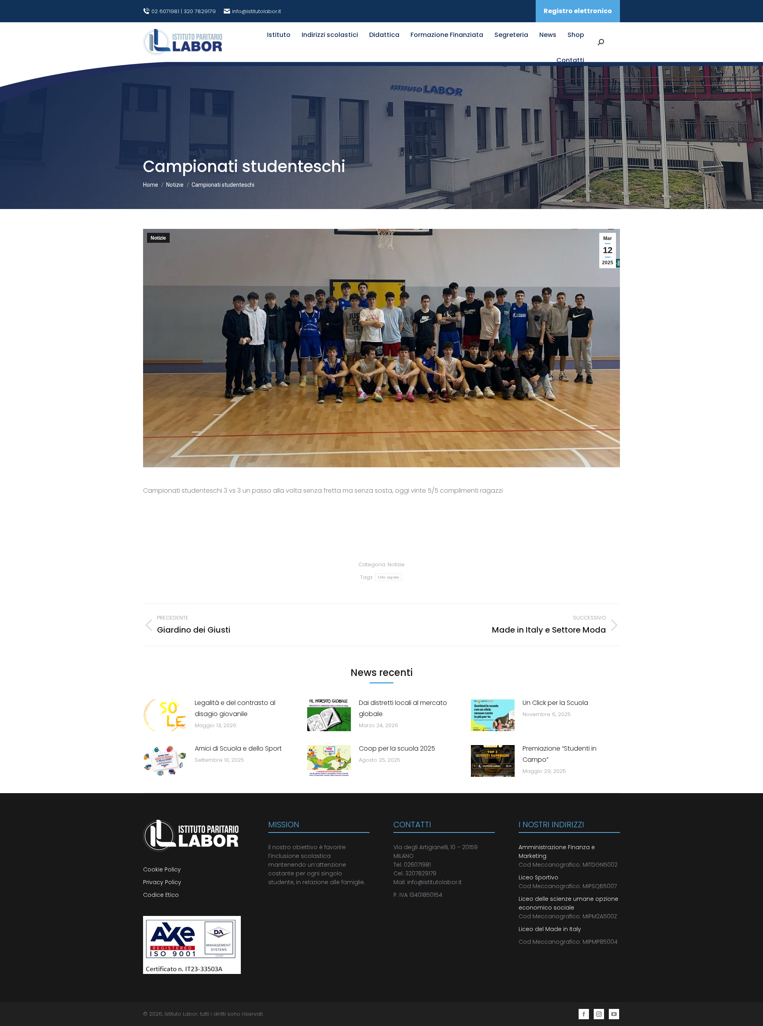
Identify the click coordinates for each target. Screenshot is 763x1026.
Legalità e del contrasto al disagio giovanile (235, 708)
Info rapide (388, 577)
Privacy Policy (162, 882)
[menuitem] (278, 35)
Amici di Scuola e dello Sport (238, 748)
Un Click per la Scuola (555, 702)
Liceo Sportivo (538, 877)
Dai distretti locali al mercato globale (403, 708)
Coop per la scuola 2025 (397, 748)
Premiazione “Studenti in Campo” (559, 754)
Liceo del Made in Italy (550, 929)
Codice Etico (161, 895)
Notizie (158, 238)
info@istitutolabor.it (256, 11)
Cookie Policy (162, 869)
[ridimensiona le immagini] (165, 715)
